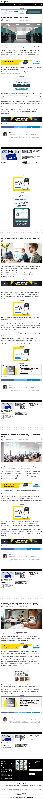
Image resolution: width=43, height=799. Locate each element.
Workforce (37, 4)
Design (31, 4)
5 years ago (29, 163)
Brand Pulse (20, 790)
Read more (4, 170)
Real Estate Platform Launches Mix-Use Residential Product (24, 413)
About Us (32, 789)
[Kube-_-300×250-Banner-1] (21, 183)
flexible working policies (21, 632)
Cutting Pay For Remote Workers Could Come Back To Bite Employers (36, 404)
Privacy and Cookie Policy (21, 797)
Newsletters (15, 789)
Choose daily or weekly (5, 774)
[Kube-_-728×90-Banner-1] (21, 62)
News (8, 4)
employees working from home (24, 50)
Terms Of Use (27, 789)
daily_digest (6, 123)
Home (3, 4)
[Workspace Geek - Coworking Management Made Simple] (21, 11)
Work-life (20, 4)
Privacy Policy (21, 789)
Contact (36, 789)
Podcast (25, 790)
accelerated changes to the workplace (10, 468)
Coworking (25, 4)
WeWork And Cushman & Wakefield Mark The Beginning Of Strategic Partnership (33, 151)
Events (29, 790)
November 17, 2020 (12, 20)
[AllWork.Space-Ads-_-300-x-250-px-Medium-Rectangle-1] (21, 675)
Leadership (13, 4)
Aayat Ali (6, 20)
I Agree (30, 797)
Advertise (3, 789)
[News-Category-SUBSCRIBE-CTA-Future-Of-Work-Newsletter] (21, 369)
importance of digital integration (9, 270)
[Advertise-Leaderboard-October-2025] (21, 119)
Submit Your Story (8, 789)
